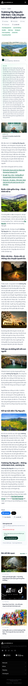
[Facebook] (2, 650)
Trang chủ (3, 8)
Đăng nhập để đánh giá (11, 538)
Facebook (6, 513)
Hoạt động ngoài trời (6, 27)
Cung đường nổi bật (6, 34)
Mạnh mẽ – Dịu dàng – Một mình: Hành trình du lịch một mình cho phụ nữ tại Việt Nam (14, 182)
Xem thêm (22, 553)
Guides (9, 8)
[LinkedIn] (12, 650)
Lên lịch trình (14, 32)
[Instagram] (5, 650)
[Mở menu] (25, 2)
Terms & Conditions (17, 683)
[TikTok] (8, 650)
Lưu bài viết (16, 24)
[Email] (15, 650)
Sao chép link (7, 517)
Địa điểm (4, 30)
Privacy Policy (9, 683)
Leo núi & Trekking (17, 27)
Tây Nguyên (17, 30)
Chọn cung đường (6, 32)
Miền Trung (10, 30)
